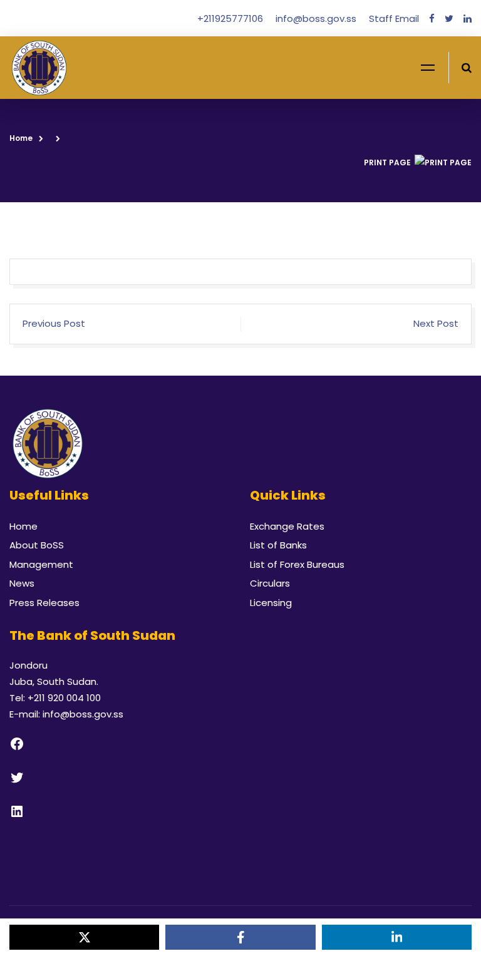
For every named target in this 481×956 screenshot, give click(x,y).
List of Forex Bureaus (297, 564)
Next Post (435, 323)
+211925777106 (231, 18)
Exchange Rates (287, 526)
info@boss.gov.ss (317, 18)
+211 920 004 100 (64, 697)
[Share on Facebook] (240, 937)
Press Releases (44, 602)
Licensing (271, 602)
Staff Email (394, 18)
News (21, 583)
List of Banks (278, 545)
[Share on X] (84, 937)
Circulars (270, 583)
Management (41, 564)
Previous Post (54, 323)
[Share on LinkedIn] (397, 937)
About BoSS (36, 545)
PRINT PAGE (387, 162)
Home (21, 138)
